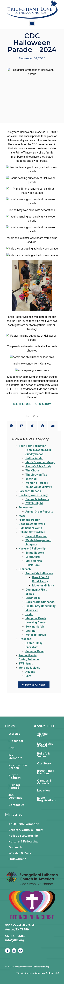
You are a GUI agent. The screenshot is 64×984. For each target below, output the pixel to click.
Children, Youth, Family (33, 495)
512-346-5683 (15, 936)
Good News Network (32, 524)
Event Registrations (46, 799)
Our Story (44, 763)
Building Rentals (14, 786)
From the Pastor (29, 519)
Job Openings (15, 796)
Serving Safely (34, 626)
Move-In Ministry (43, 585)
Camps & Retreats (37, 499)
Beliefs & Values (43, 755)
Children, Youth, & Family (26, 830)
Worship (14, 733)
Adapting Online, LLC (46, 973)
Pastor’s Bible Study (38, 466)
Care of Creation (36, 536)
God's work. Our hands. (40, 602)
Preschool (25, 639)
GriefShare (32, 556)
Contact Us (16, 805)
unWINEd (31, 478)
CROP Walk (32, 597)
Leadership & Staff (45, 745)
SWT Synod (26, 663)
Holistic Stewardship (32, 532)
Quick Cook (32, 565)
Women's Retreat (36, 482)
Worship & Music (29, 667)
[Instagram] (14, 950)
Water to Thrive (35, 634)
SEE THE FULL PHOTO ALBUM (32, 404)
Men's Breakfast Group (40, 462)
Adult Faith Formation (32, 446)
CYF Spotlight (34, 503)
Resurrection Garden (18, 767)
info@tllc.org (14, 940)
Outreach (25, 569)
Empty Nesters (35, 552)
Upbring (30, 630)
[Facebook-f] (7, 950)
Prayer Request (14, 776)
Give (12, 748)
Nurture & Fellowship (32, 548)
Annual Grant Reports (39, 511)
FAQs (22, 515)
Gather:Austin (34, 458)
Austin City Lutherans (39, 573)
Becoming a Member (45, 772)
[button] (32, 23)
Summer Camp (34, 651)
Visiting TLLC (42, 735)
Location (43, 790)
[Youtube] (20, 950)
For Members (15, 757)
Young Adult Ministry (38, 487)
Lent (28, 676)
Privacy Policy (41, 966)
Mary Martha (33, 561)
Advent (30, 671)
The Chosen (33, 470)
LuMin (29, 614)
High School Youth (30, 528)
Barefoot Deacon (30, 491)
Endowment (26, 507)
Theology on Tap (36, 474)
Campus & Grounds (44, 782)
